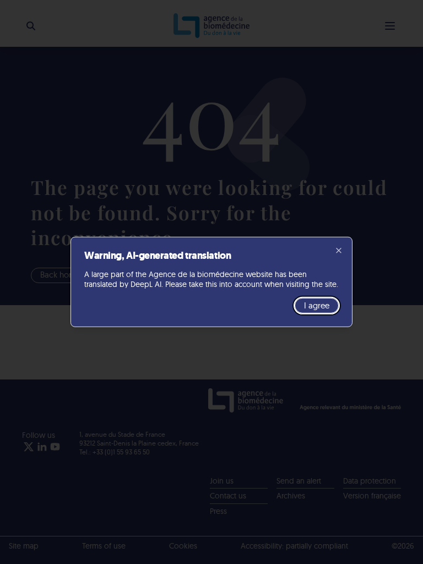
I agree (316, 305)
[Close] (338, 250)
